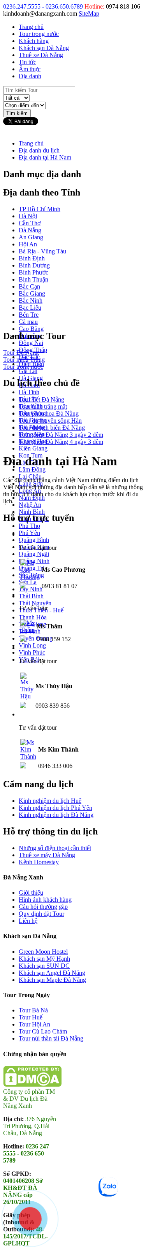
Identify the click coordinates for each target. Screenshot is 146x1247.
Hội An (28, 244)
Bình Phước (33, 272)
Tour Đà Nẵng (21, 352)
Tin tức (27, 62)
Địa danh (30, 76)
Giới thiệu (31, 892)
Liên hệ (28, 920)
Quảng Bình (34, 539)
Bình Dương (34, 265)
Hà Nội (28, 216)
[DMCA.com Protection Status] (32, 1084)
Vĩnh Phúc (32, 652)
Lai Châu (30, 476)
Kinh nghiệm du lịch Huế (50, 800)
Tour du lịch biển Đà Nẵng (52, 427)
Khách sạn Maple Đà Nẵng (52, 979)
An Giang (31, 237)
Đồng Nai (31, 342)
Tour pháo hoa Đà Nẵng (49, 413)
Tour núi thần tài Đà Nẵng (51, 1038)
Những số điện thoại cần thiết (55, 848)
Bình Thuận (33, 279)
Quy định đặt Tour (41, 913)
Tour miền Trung (24, 359)
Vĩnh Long (32, 645)
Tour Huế (30, 1017)
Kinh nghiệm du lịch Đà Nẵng (56, 814)
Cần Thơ (29, 223)
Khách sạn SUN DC (44, 965)
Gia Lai (28, 371)
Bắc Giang (32, 293)
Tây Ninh (30, 589)
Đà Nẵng (30, 230)
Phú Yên (29, 532)
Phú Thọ (29, 525)
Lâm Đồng (32, 469)
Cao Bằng (31, 328)
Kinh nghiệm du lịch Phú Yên (55, 807)
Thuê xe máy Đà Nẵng (47, 855)
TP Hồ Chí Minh (39, 209)
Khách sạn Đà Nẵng (44, 48)
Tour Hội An (34, 1024)
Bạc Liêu (30, 307)
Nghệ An (30, 504)
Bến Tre (29, 314)
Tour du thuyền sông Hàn (50, 420)
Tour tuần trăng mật (43, 406)
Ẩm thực (29, 69)
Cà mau (28, 321)
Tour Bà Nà (33, 1010)
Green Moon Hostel (43, 951)
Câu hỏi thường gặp (43, 906)
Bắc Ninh (30, 300)
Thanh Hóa (33, 617)
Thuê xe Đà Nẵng (41, 55)
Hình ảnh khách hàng (45, 899)
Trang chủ (31, 26)
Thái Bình (31, 596)
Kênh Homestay (39, 862)
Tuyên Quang (36, 638)
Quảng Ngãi (34, 554)
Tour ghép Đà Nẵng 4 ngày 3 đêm (61, 441)
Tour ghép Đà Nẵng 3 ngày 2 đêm (61, 434)
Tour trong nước (39, 34)
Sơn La (28, 582)
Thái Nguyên (35, 603)
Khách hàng (34, 41)
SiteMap (89, 13)
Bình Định (32, 258)
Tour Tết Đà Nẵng (41, 399)
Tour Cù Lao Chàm (43, 1031)
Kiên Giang (33, 448)
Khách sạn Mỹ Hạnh (44, 958)
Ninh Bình (32, 511)
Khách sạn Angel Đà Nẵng (52, 972)
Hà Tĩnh (29, 392)
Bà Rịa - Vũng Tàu (42, 251)
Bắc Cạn (29, 286)
